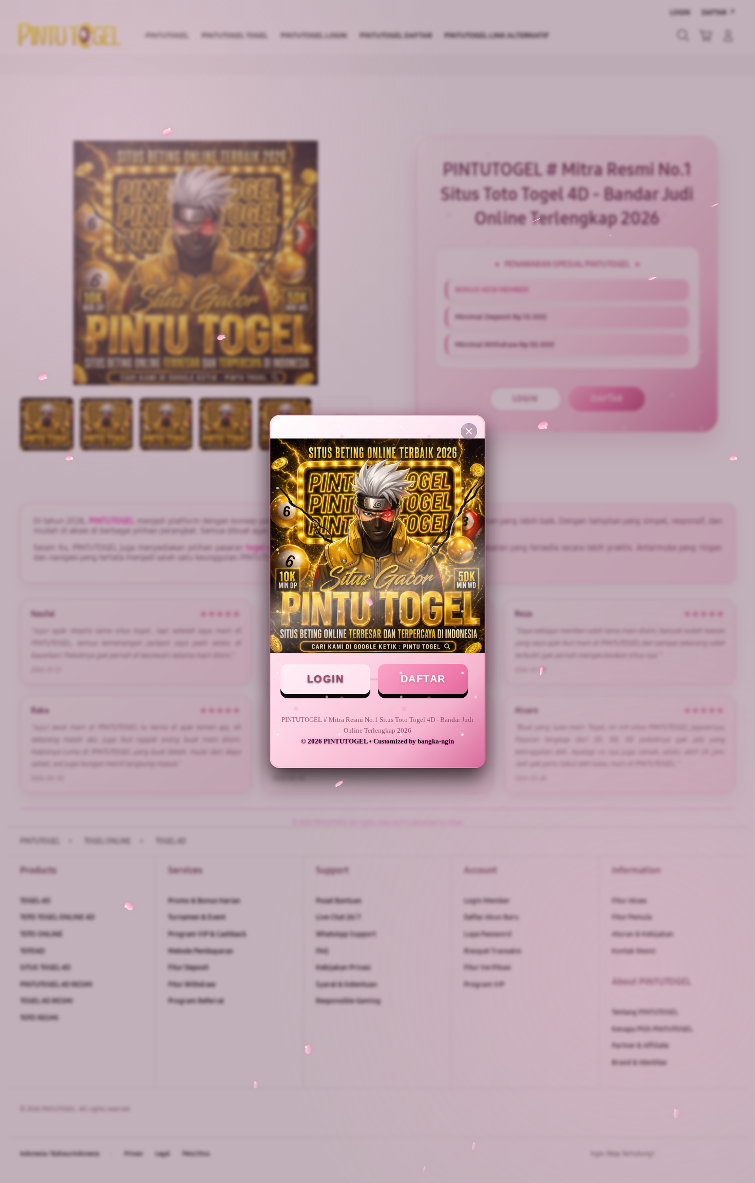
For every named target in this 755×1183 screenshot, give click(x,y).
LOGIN (325, 678)
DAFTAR (423, 678)
